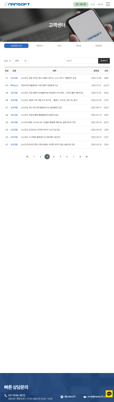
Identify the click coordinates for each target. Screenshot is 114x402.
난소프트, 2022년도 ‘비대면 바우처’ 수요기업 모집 (40, 130)
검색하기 (104, 61)
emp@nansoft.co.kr (98, 396)
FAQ (59, 45)
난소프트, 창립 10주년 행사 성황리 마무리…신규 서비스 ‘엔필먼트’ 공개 (48, 78)
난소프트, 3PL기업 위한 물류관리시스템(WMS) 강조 (41, 107)
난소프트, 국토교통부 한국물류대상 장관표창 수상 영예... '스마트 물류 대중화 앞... (52, 93)
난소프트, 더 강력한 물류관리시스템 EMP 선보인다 (40, 137)
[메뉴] (108, 4)
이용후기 (39, 45)
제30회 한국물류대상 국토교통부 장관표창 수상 (39, 85)
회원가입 (100, 4)
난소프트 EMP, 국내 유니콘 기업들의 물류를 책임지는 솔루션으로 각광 (48, 122)
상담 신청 (82, 4)
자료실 (78, 45)
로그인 (93, 4)
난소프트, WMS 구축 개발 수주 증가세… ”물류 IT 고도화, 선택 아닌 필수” (49, 100)
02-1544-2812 (16, 395)
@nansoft (70, 396)
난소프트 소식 (16, 45)
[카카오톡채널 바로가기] (109, 392)
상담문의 (98, 45)
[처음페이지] (27, 156)
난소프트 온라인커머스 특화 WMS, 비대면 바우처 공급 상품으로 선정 (48, 144)
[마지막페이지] (86, 156)
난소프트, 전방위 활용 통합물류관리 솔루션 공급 (39, 115)
